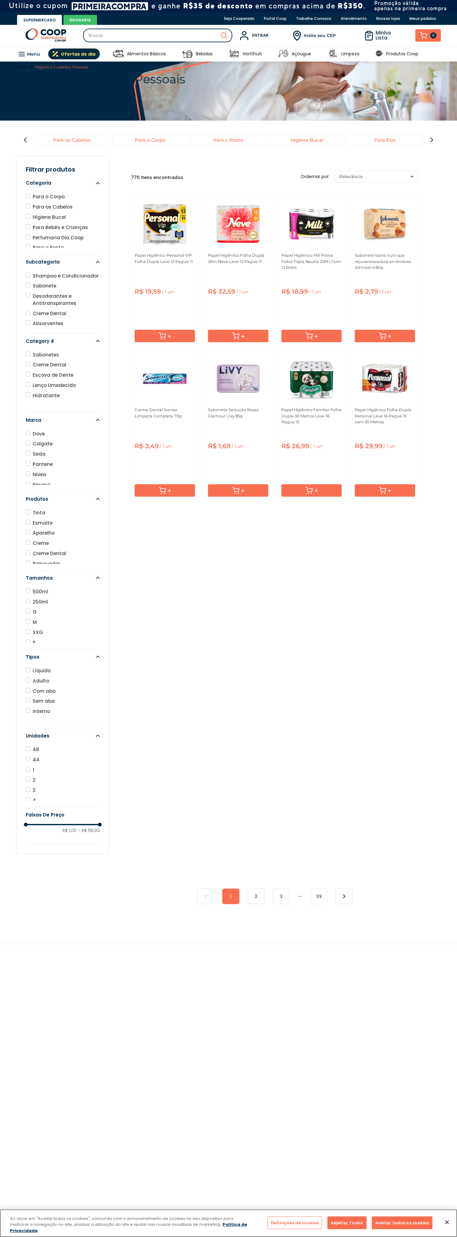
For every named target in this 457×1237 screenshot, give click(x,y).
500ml (40, 591)
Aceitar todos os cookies (402, 1223)
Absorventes (48, 323)
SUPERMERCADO (39, 20)
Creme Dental (49, 313)
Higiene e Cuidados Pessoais (61, 67)
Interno (41, 711)
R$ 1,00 (69, 830)
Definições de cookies (295, 1223)
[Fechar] (447, 1222)
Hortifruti (252, 54)
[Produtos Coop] (379, 54)
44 (36, 759)
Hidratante (46, 395)
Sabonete (44, 286)
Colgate (43, 443)
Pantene (43, 464)
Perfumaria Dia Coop (58, 237)
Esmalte (43, 523)
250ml (40, 602)
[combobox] (157, 35)
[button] (63, 183)
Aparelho (44, 533)
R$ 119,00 (89, 830)
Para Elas (385, 140)
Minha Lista (383, 35)
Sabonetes (46, 355)
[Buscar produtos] (224, 35)
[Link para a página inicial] (23, 67)
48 (36, 749)
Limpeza (350, 54)
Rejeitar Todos (347, 1223)
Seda (39, 454)
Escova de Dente (53, 375)
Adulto (41, 681)
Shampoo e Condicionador (66, 276)
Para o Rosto (228, 140)
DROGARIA (80, 20)
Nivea (39, 474)
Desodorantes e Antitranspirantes (54, 299)
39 (319, 896)
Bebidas (204, 54)
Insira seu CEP (320, 35)
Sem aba (44, 701)
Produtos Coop (402, 54)
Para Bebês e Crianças (60, 227)
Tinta (39, 512)
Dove (39, 433)
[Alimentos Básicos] (118, 54)
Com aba (44, 691)
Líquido (42, 670)
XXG (38, 632)
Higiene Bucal (306, 140)
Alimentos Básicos (146, 54)
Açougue (301, 54)
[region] (228, 1223)
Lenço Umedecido (54, 385)
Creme (41, 543)
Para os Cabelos (72, 140)
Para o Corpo (150, 140)
